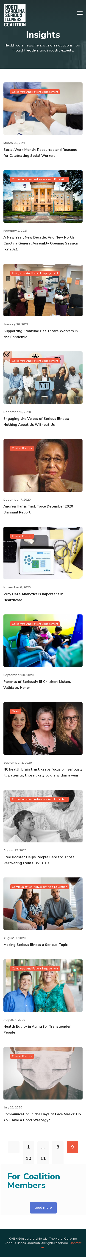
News (15, 711)
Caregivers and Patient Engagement (35, 92)
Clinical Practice (22, 448)
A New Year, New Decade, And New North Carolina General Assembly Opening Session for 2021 (40, 243)
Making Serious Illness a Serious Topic (35, 944)
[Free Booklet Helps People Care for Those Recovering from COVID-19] (43, 815)
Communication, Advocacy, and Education (39, 179)
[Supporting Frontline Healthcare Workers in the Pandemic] (43, 289)
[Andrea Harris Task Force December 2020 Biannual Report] (43, 465)
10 (28, 1158)
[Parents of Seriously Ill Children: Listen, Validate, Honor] (43, 640)
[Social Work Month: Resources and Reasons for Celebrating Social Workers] (43, 108)
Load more (43, 1207)
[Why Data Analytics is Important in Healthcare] (43, 552)
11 (43, 1158)
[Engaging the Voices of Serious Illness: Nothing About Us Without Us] (43, 377)
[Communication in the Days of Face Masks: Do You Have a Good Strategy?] (43, 1072)
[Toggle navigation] (80, 13)
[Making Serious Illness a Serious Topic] (43, 903)
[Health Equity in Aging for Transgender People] (43, 985)
